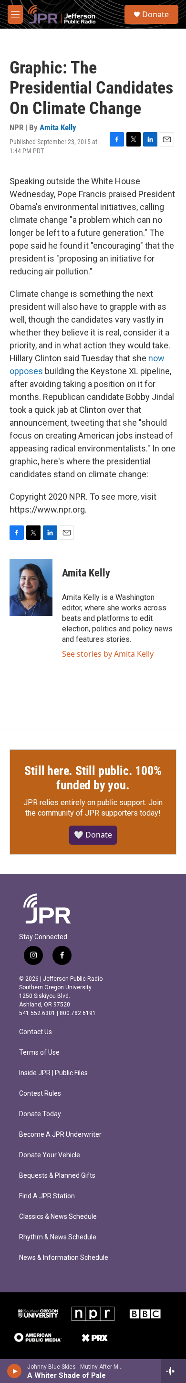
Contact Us (35, 1032)
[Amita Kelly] (31, 587)
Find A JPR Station (47, 1196)
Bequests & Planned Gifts (57, 1175)
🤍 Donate (93, 834)
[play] (15, 1371)
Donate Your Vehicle (49, 1155)
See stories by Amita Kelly (108, 654)
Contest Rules (40, 1093)
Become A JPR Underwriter (60, 1134)
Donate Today (40, 1114)
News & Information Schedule (63, 1257)
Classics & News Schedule (58, 1216)
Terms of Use (39, 1052)
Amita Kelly (58, 127)
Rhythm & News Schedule (57, 1237)
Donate (155, 14)
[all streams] (173, 1371)
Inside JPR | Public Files (53, 1073)
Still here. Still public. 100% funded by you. (92, 778)
